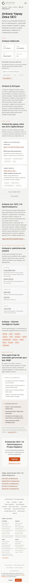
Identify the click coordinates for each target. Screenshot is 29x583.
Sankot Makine (8, 279)
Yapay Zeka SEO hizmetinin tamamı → (13, 239)
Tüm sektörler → (7, 78)
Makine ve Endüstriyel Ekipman (11, 71)
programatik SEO (12, 432)
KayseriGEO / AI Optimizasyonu (10, 483)
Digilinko (7, 297)
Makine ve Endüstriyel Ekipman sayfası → (14, 147)
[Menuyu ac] (25, 3)
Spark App (7, 292)
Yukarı (8, 502)
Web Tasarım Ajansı (14, 506)
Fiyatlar (20, 502)
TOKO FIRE (7, 308)
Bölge (10, 7)
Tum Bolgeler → (6, 557)
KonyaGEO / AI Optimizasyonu (10, 478)
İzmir (3, 539)
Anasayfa (4, 7)
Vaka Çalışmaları (20, 504)
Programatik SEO (6, 528)
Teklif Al (14, 513)
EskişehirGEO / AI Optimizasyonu (10, 481)
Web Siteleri (5, 525)
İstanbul (4, 521)
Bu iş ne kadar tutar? (14, 192)
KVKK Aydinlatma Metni (19, 565)
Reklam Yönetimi (6, 533)
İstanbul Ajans (21, 511)
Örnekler (4, 506)
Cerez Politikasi (9, 567)
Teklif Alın (14, 459)
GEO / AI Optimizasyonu (7, 530)
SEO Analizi (24, 506)
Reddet (11, 580)
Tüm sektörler (14, 196)
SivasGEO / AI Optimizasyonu (10, 486)
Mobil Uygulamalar (6, 526)
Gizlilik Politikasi (8, 565)
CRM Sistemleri (5, 523)
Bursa (17, 539)
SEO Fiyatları (7, 508)
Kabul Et (18, 580)
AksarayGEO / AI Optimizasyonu (10, 488)
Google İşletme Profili (10, 511)
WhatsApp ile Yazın (14, 463)
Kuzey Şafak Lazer (9, 270)
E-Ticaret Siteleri (6, 532)
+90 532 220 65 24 (14, 570)
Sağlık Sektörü (7, 75)
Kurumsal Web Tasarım (19, 508)
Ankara (15, 7)
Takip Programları (9, 504)
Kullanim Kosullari (19, 567)
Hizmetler (14, 502)
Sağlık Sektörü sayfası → (10, 170)
